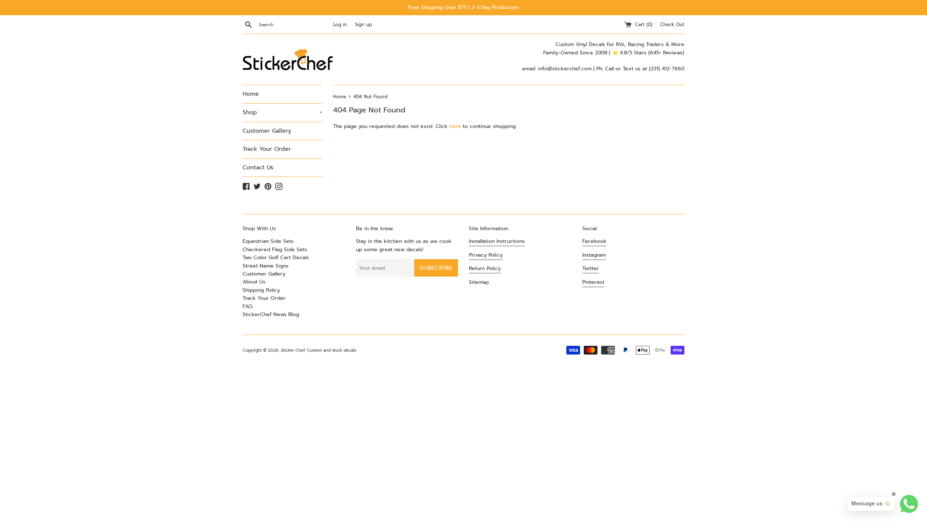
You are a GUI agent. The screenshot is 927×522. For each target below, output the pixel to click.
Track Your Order (267, 149)
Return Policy (485, 268)
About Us (254, 282)
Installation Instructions (497, 241)
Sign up (363, 24)
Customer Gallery (267, 131)
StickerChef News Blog (271, 314)
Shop (282, 112)
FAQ (247, 306)
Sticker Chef (293, 350)
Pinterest (593, 282)
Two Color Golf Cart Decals (276, 257)
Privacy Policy (486, 255)
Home (251, 94)
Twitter (590, 268)
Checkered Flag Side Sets (275, 249)
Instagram (594, 255)
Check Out (672, 24)
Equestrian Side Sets (268, 241)
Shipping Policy (261, 290)
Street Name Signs (266, 266)
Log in (340, 24)
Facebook (594, 241)
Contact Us (258, 167)
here (455, 126)
